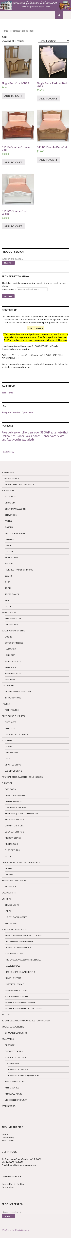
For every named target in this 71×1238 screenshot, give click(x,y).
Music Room (11, 557)
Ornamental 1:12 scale (17, 990)
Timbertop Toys (13, 697)
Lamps (8, 911)
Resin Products (13, 661)
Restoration (8, 1186)
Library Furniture (14, 825)
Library (9, 545)
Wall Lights (11, 923)
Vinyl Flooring (13, 765)
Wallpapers (8, 1039)
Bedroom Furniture (15, 795)
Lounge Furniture (14, 832)
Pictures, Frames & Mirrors (19, 570)
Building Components (13, 630)
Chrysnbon (11, 515)
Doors (8, 637)
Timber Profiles (13, 673)
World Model (9, 1106)
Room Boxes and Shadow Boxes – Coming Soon (26, 1020)
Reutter (6, 1014)
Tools (8, 588)
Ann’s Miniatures (13, 618)
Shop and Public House (17, 996)
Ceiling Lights (12, 905)
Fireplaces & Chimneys (13, 716)
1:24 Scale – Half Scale (16, 1057)
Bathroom (10, 496)
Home (5, 30)
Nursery (9, 563)
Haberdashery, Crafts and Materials (20, 862)
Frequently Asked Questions (17, 412)
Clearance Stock (10, 478)
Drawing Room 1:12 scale (18, 947)
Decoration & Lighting (13, 1183)
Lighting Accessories (16, 917)
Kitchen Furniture (14, 819)
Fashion (9, 521)
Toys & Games (12, 594)
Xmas (7, 600)
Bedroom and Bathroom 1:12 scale (23, 935)
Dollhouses (8, 685)
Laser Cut (10, 655)
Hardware (10, 649)
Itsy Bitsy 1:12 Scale (18, 1069)
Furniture (7, 783)
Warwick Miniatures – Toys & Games (23, 1008)
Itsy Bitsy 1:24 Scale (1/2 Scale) (23, 1075)
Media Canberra (22, 1230)
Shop (7, 582)
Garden (9, 527)
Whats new (8, 1140)
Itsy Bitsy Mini (12, 1063)
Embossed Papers (13, 1051)
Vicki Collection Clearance (19, 484)
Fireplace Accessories (16, 734)
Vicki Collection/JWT (16, 1100)
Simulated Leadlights (13, 1027)
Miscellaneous (13, 978)
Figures (6, 704)
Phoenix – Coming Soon (14, 929)
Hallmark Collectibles (14, 880)
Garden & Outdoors (15, 807)
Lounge (9, 551)
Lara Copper (11, 624)
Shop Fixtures (12, 850)
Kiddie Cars (10, 886)
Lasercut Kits (9, 892)
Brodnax (10, 1045)
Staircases (10, 667)
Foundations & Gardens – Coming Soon (22, 777)
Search (8, 263)
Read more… (8, 451)
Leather (9, 874)
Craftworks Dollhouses (18, 691)
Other (8, 606)
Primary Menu (67, 15)
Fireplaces (10, 722)
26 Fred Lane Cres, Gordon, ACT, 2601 (21, 1159)
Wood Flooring (13, 771)
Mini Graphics (12, 1087)
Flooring (7, 740)
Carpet (8, 746)
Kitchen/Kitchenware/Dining (20, 972)
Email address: (9, 289)
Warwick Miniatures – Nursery (20, 1002)
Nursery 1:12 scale (14, 984)
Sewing (9, 576)
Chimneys (10, 728)
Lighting (6, 899)
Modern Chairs (13, 838)
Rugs (7, 758)
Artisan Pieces (9, 612)
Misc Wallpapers (13, 1094)
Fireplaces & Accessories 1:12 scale (23, 960)
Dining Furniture (14, 801)
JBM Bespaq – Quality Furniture (21, 813)
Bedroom (10, 502)
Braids (8, 868)
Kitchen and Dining (15, 533)
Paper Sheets (11, 752)
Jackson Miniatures (15, 1081)
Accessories (8, 490)
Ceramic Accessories (15, 509)
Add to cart (13, 95)
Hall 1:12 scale (12, 966)
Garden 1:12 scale (14, 953)
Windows (10, 679)
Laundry (9, 539)
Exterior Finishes (14, 643)
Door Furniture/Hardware (19, 941)
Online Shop (8, 1137)
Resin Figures (11, 710)
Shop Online (8, 472)
